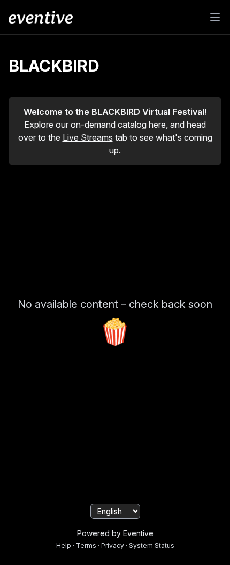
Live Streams (88, 137)
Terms (86, 545)
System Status (151, 545)
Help (63, 545)
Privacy (112, 545)
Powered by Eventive (115, 533)
